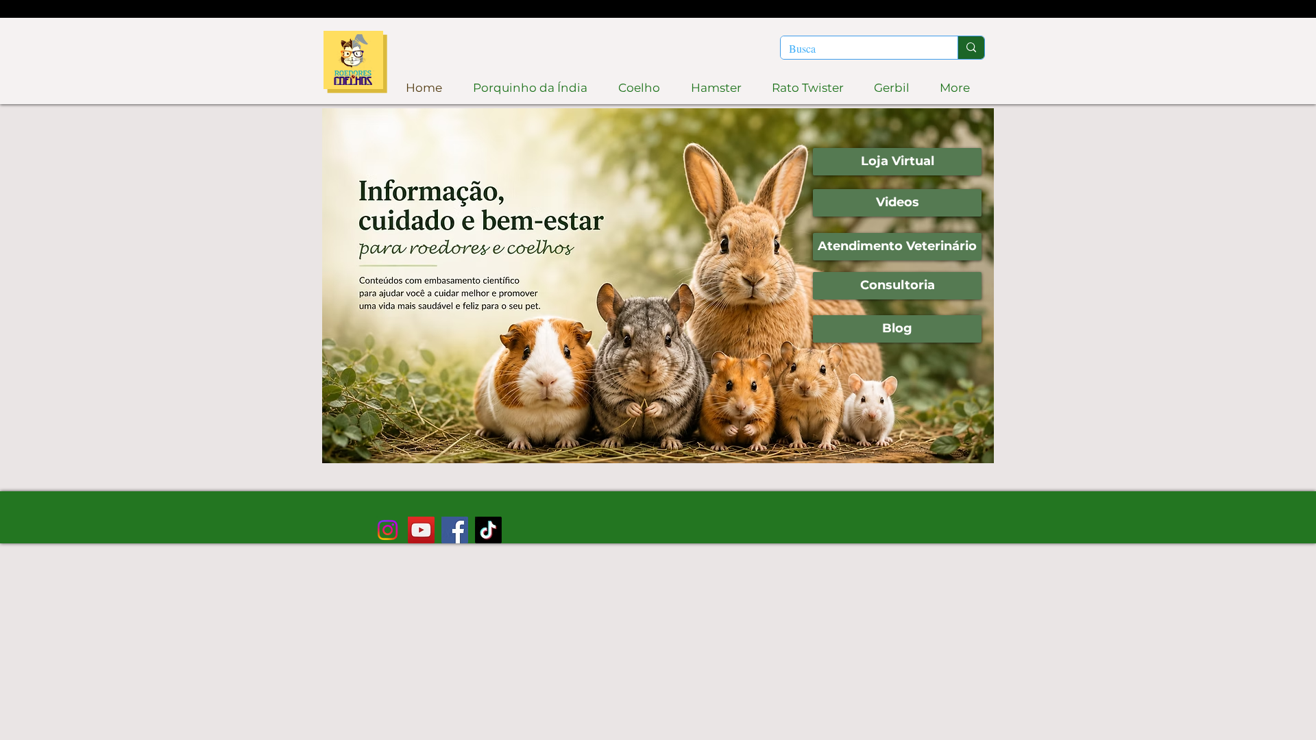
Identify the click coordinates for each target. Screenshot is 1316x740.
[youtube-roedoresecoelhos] (421, 530)
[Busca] (971, 47)
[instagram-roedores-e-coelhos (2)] (387, 530)
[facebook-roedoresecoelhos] (454, 530)
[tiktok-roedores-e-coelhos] (488, 530)
